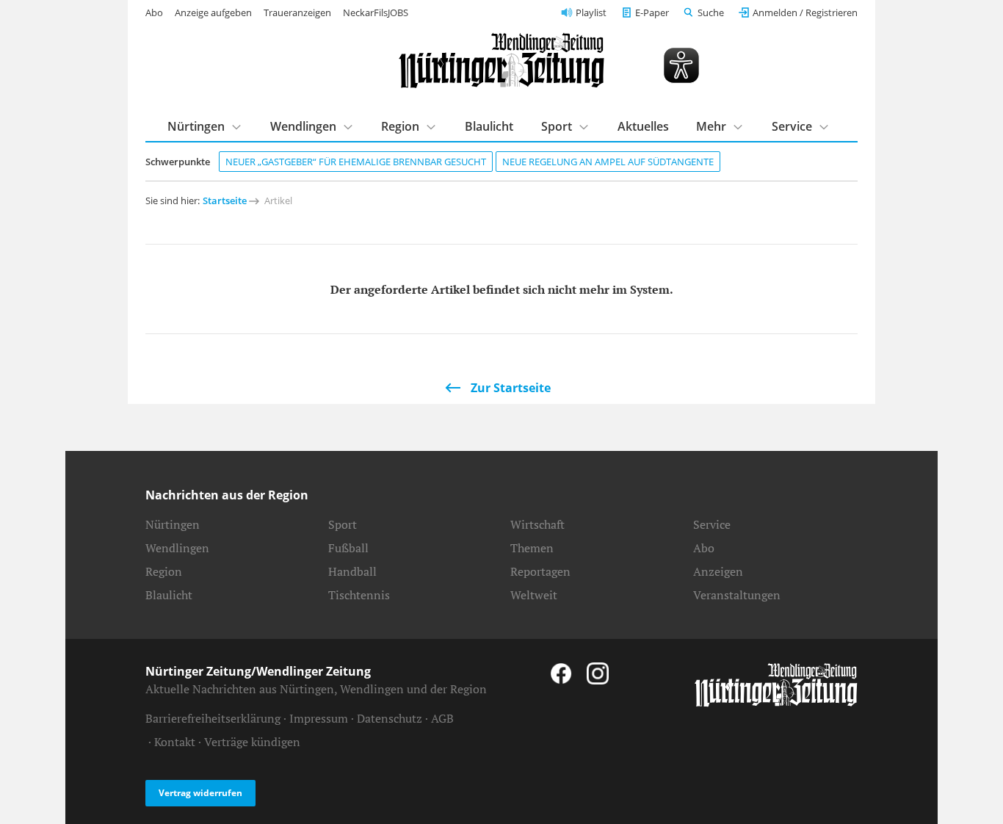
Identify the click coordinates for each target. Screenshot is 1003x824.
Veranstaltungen (737, 595)
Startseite (225, 200)
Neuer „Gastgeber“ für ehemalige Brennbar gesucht (355, 161)
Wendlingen (303, 126)
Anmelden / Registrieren (805, 12)
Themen (532, 548)
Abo (154, 12)
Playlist (591, 12)
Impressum (318, 718)
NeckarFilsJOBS (375, 12)
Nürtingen (196, 126)
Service (792, 126)
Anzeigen (718, 571)
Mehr (711, 126)
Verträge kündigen (252, 742)
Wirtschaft (537, 524)
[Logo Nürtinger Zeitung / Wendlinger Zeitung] (501, 60)
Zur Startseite (511, 388)
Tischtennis (359, 595)
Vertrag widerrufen (200, 793)
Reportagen (540, 571)
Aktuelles (643, 126)
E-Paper (652, 12)
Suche (711, 12)
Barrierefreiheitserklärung (212, 718)
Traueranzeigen (297, 12)
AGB (442, 718)
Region (400, 126)
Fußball (348, 548)
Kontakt (174, 742)
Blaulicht (489, 126)
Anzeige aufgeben (213, 12)
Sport (556, 126)
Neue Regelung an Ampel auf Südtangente (608, 161)
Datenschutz (389, 718)
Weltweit (533, 595)
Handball (352, 571)
